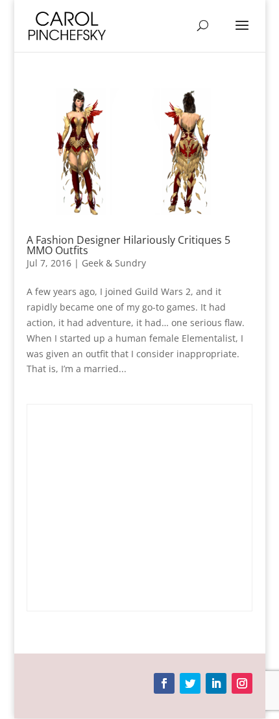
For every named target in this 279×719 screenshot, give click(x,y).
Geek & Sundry (114, 263)
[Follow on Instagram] (242, 683)
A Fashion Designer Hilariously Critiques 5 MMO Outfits (128, 245)
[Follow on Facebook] (164, 683)
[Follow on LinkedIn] (216, 683)
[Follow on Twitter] (190, 683)
